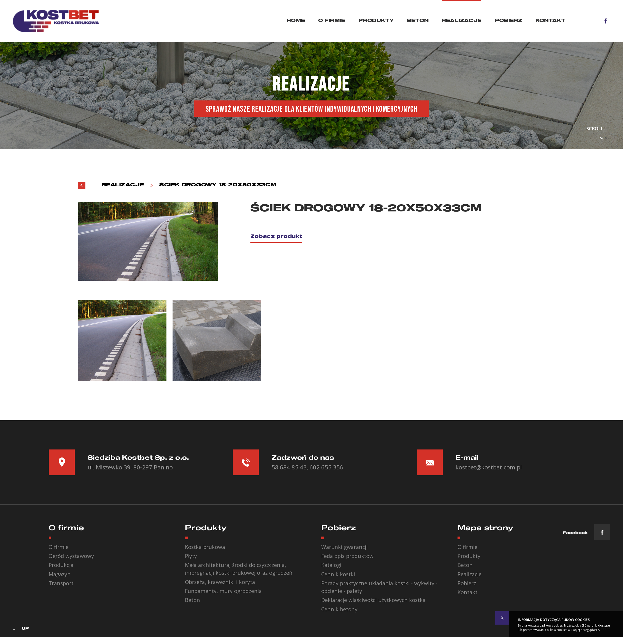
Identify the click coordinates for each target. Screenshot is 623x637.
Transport (61, 583)
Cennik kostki (338, 574)
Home (295, 20)
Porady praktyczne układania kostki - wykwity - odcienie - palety (379, 587)
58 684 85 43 (289, 467)
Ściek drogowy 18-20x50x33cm (217, 184)
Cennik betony (339, 609)
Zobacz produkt (276, 236)
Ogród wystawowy (71, 555)
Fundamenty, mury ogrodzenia (223, 590)
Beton (418, 20)
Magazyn (60, 574)
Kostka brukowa (205, 546)
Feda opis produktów (347, 555)
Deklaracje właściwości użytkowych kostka (373, 599)
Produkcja (61, 564)
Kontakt (550, 20)
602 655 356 (326, 467)
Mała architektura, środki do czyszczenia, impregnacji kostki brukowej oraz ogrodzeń (238, 568)
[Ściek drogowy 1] (217, 340)
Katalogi (331, 564)
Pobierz (508, 20)
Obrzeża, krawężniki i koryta (220, 581)
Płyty (191, 555)
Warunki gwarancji (344, 546)
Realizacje (461, 20)
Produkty (376, 20)
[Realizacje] (81, 185)
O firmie (331, 20)
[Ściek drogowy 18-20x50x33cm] (122, 340)
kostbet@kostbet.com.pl (489, 467)
